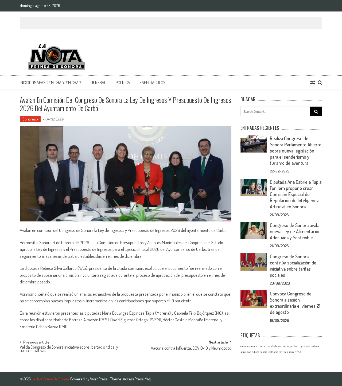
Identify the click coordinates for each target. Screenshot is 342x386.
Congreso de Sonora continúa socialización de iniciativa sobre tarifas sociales (293, 266)
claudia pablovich (291, 346)
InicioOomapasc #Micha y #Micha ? (50, 82)
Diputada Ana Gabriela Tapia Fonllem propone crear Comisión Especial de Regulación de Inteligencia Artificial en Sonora (295, 194)
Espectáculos (152, 82)
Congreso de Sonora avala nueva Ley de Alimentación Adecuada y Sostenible (295, 231)
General (98, 82)
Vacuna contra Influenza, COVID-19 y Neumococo (191, 348)
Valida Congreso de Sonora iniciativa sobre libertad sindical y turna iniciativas (69, 349)
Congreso (30, 119)
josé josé (305, 346)
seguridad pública (249, 352)
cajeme (244, 346)
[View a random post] (312, 82)
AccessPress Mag (136, 378)
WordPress (99, 378)
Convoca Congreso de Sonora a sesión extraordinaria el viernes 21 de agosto (295, 303)
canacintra (256, 346)
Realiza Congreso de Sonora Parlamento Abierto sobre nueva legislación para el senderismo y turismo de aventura (295, 150)
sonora (263, 352)
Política (123, 82)
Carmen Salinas (272, 346)
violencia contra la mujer (282, 352)
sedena (315, 346)
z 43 (299, 352)
